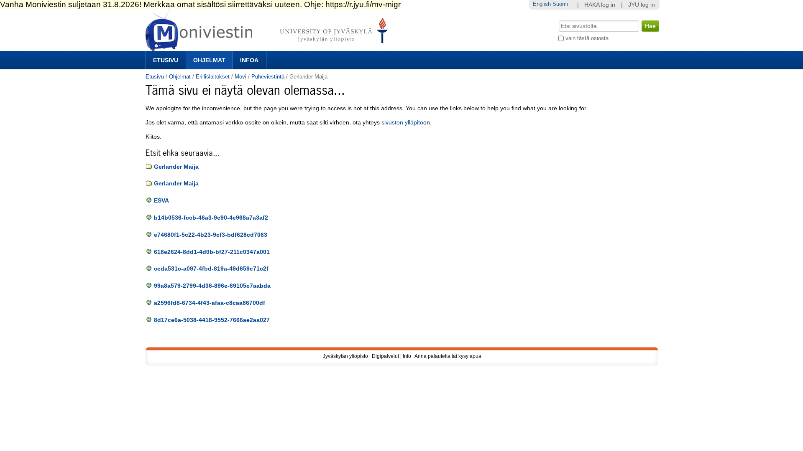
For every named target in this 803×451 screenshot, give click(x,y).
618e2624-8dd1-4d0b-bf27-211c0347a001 (212, 252)
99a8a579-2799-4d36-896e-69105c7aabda (212, 286)
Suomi (560, 4)
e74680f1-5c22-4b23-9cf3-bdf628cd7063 (210, 235)
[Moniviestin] (269, 47)
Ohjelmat (209, 60)
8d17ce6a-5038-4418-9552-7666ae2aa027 (212, 320)
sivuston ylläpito (402, 122)
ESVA (161, 201)
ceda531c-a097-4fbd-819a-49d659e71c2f (211, 269)
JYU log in (641, 5)
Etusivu (165, 60)
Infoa (249, 60)
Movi (240, 76)
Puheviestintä (267, 76)
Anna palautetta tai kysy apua (447, 356)
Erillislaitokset (213, 76)
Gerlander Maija (176, 167)
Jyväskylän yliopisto (345, 356)
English (542, 4)
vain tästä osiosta (587, 38)
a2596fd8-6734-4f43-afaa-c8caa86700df (209, 303)
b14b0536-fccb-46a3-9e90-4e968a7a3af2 (211, 218)
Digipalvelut (385, 356)
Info (407, 356)
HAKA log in (599, 5)
